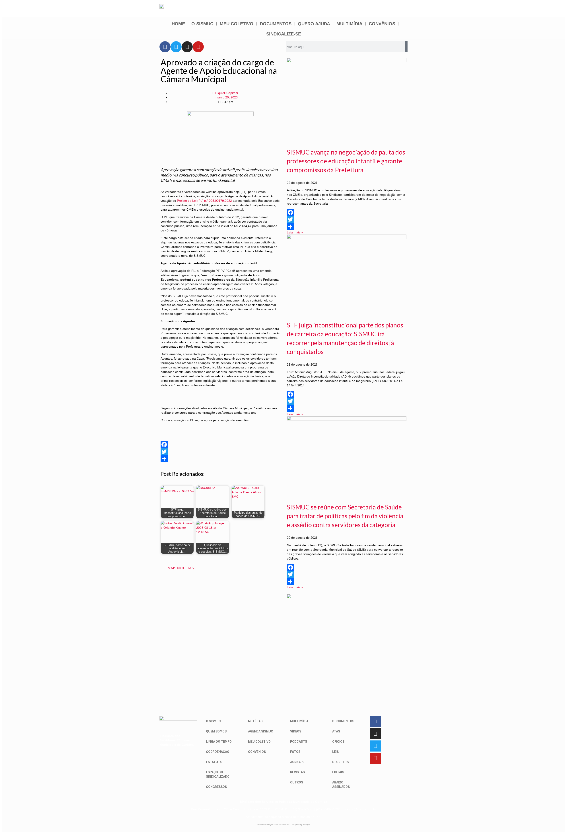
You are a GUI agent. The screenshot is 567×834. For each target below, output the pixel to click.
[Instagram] (187, 46)
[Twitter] (176, 46)
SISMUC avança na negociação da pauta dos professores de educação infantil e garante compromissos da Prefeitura (346, 161)
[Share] (220, 458)
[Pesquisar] (406, 46)
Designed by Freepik (300, 825)
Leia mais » (295, 232)
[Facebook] (165, 46)
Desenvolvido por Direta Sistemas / (274, 825)
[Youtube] (198, 46)
